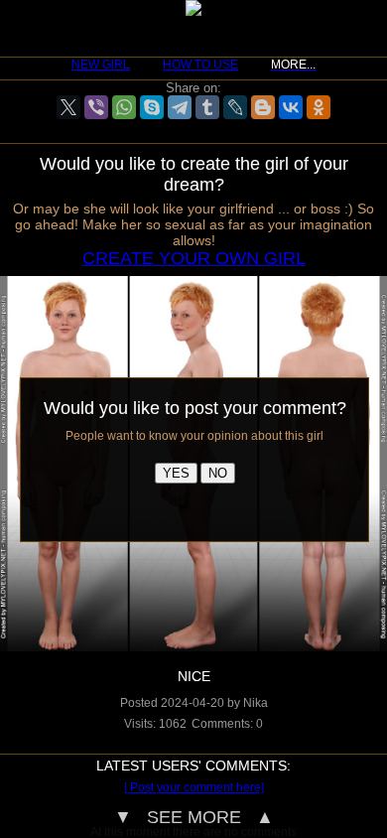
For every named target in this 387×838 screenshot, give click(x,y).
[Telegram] (180, 107)
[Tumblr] (207, 107)
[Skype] (152, 107)
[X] (68, 107)
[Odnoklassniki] (318, 107)
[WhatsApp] (124, 107)
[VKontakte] (291, 107)
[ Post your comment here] (194, 787)
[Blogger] (263, 107)
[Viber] (96, 107)
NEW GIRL (100, 64)
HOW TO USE (200, 64)
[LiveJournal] (235, 107)
